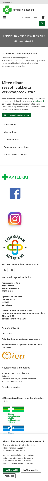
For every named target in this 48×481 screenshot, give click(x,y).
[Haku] (42, 23)
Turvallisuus (10, 124)
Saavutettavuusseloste (12, 381)
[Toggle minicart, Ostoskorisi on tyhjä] (43, 17)
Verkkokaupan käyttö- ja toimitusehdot (19, 378)
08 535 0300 (7, 333)
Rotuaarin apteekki (23, 9)
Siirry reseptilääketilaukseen (16, 115)
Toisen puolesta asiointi (15, 154)
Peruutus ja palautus (11, 387)
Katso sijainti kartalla (11, 283)
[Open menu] (5, 17)
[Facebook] (5, 270)
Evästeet (5, 376)
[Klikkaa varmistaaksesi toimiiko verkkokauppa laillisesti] (24, 424)
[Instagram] (12, 270)
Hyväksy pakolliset (31, 470)
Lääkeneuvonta (11, 139)
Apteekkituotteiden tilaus (16, 147)
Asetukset (9, 476)
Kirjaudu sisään (31, 17)
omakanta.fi (38, 101)
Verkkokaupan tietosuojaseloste (16, 373)
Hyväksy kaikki (11, 470)
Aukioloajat (6, 2)
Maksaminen (10, 132)
